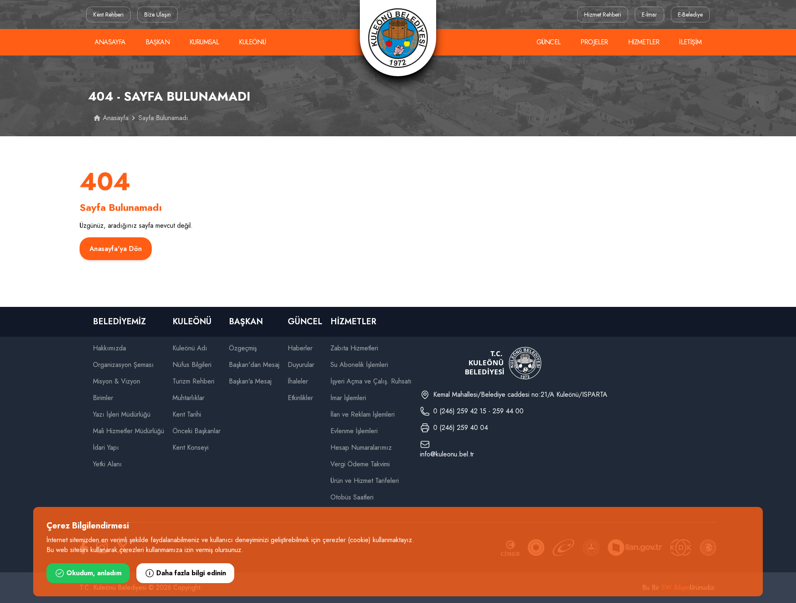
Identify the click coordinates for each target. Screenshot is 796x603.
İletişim (690, 42)
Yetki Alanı (107, 464)
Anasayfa (110, 42)
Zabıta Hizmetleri (354, 348)
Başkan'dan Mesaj (254, 364)
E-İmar (649, 14)
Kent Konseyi (190, 447)
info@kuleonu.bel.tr (447, 454)
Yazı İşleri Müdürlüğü (121, 414)
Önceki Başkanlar (196, 431)
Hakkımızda (109, 348)
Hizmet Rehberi (602, 14)
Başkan (158, 42)
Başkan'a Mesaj (250, 381)
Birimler (103, 398)
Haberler (300, 348)
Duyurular (301, 364)
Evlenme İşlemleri (354, 431)
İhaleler (298, 381)
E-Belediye (690, 14)
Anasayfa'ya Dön (116, 248)
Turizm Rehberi (193, 381)
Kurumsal (204, 42)
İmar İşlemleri (348, 398)
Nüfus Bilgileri (191, 364)
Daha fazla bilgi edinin (191, 573)
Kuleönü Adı (189, 348)
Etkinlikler (300, 398)
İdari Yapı (106, 447)
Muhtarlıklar (188, 398)
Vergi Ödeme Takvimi (360, 464)
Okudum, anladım (93, 573)
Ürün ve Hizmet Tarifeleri (364, 480)
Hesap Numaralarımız (361, 447)
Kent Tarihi (186, 414)
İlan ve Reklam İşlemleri (362, 414)
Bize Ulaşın (157, 14)
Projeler (594, 42)
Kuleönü (252, 42)
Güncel (548, 42)
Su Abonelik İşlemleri (359, 364)
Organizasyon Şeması (123, 364)
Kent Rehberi (108, 14)
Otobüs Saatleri (352, 497)
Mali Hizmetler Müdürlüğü (128, 431)
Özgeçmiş (243, 348)
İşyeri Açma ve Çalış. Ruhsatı (371, 381)
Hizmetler (644, 42)
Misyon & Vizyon (116, 381)
